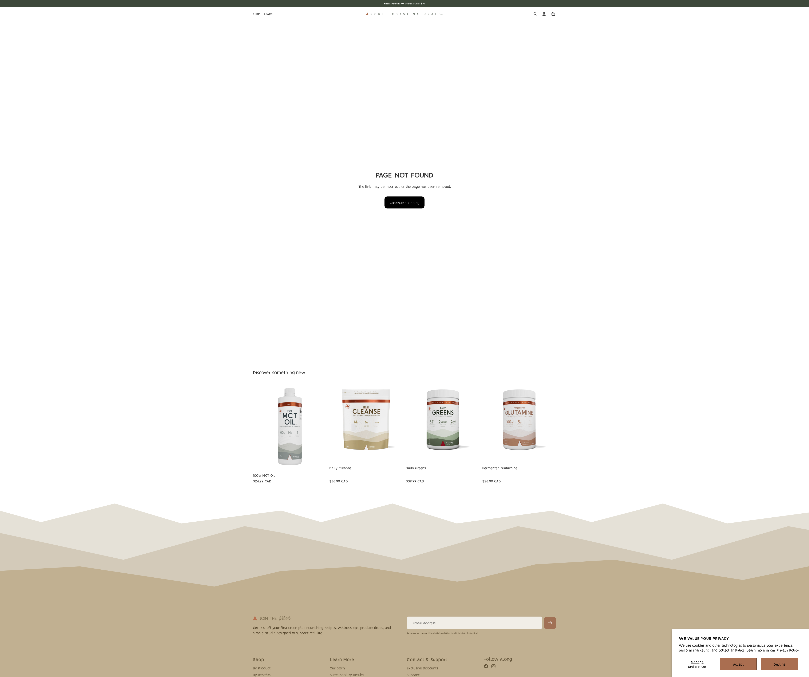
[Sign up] (550, 623)
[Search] (535, 14)
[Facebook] (486, 666)
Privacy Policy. (788, 650)
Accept (738, 664)
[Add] (549, 449)
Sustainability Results (347, 674)
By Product (262, 668)
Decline (779, 664)
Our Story (337, 668)
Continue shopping (404, 202)
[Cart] (553, 14)
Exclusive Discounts (422, 668)
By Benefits (262, 674)
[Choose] (320, 464)
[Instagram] (493, 666)
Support (413, 674)
